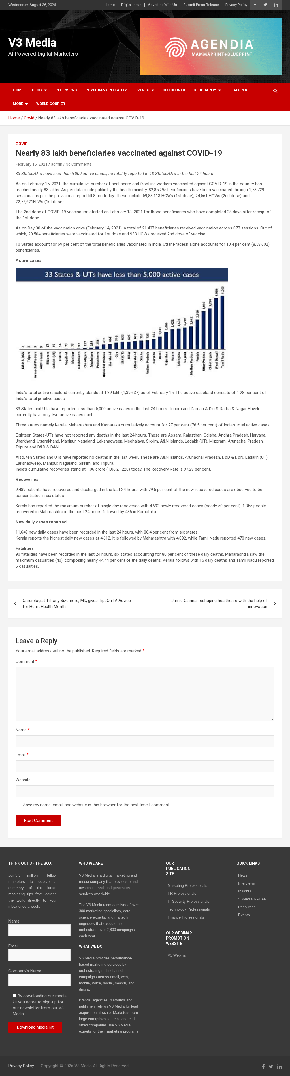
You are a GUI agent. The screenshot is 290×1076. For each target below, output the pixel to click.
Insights (244, 891)
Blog (37, 90)
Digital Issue (131, 5)
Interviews (66, 90)
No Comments (78, 164)
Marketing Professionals (187, 885)
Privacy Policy (236, 5)
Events (142, 90)
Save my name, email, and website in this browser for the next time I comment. (96, 804)
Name (23, 729)
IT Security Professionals (188, 901)
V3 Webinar (177, 955)
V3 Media (32, 42)
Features (238, 90)
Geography (204, 90)
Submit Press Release (201, 5)
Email (22, 754)
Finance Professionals (186, 917)
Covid (22, 144)
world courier (50, 104)
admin (56, 164)
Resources (247, 907)
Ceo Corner (174, 90)
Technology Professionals (189, 909)
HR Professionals (182, 893)
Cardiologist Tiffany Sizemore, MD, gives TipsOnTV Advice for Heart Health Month (77, 603)
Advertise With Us (162, 5)
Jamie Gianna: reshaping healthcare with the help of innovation (219, 603)
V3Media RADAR (252, 899)
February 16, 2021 (32, 164)
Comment (26, 661)
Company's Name (24, 971)
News (242, 875)
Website (23, 779)
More (18, 104)
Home (110, 5)
